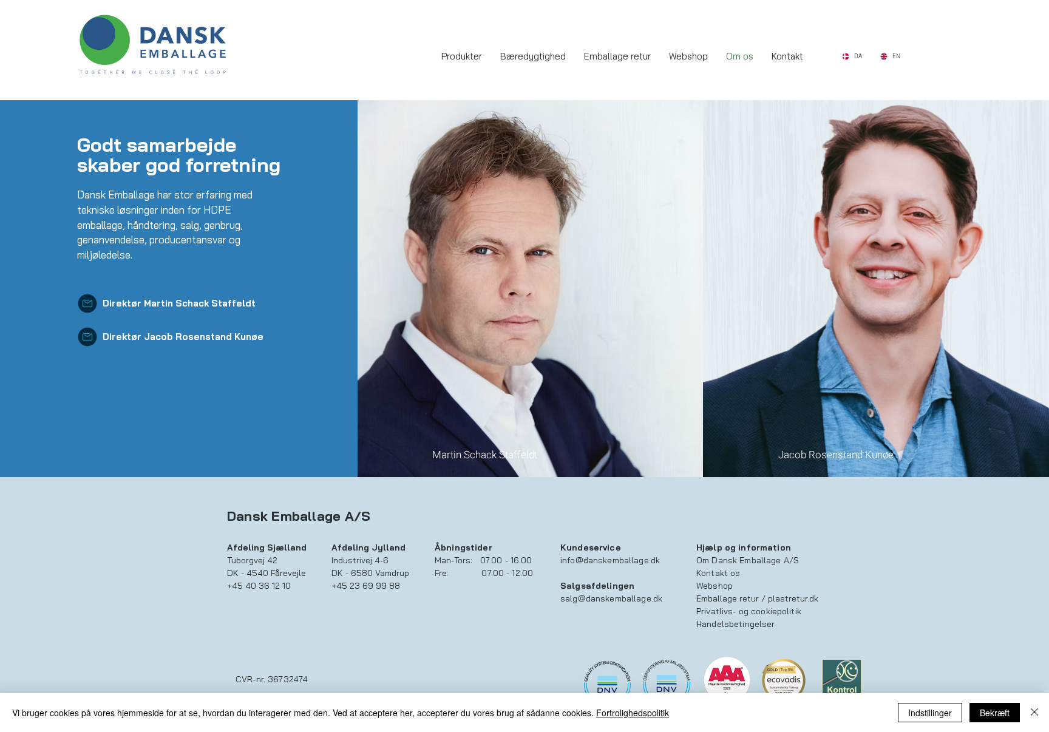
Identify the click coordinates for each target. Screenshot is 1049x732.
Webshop (714, 585)
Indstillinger (930, 713)
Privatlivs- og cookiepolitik (748, 611)
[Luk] (1034, 712)
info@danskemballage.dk (610, 560)
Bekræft (995, 713)
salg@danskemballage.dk (611, 598)
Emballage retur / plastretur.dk (757, 598)
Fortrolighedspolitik (632, 713)
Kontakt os (718, 573)
